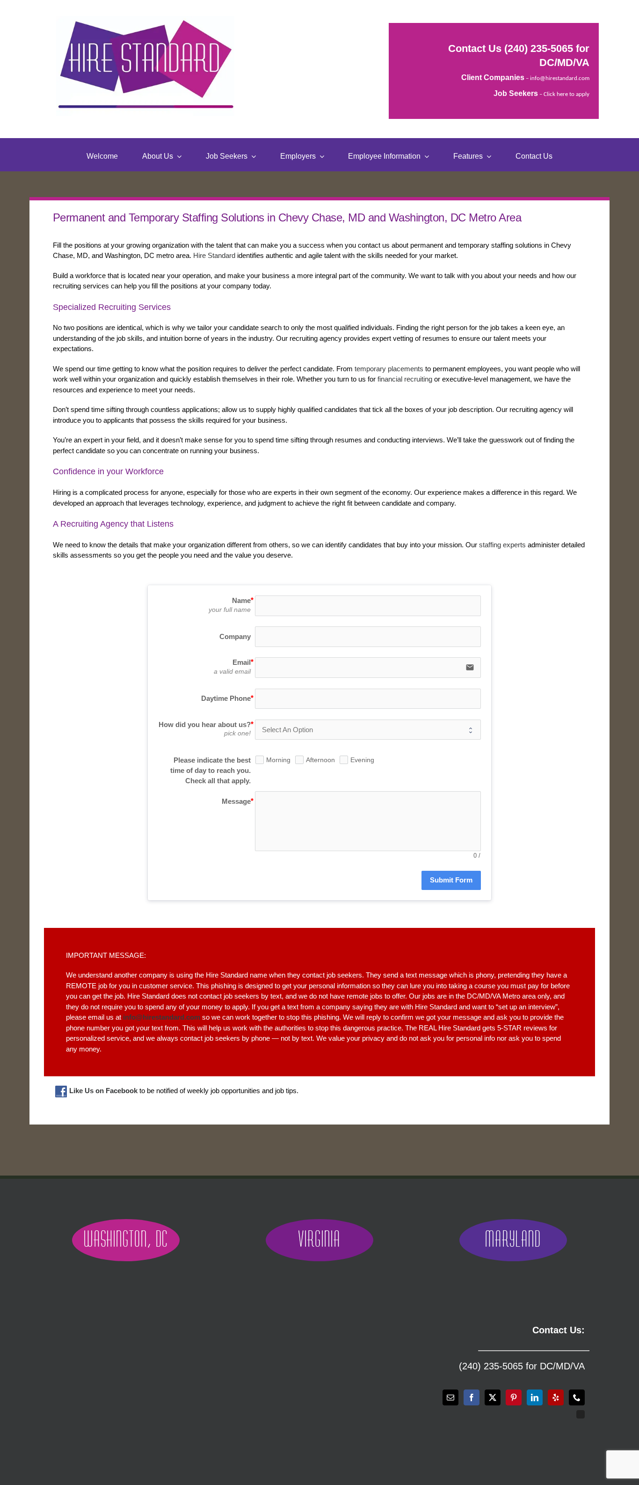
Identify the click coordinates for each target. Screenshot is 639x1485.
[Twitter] (493, 1397)
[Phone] (577, 1397)
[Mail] (450, 1397)
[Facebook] (471, 1397)
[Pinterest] (514, 1397)
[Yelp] (556, 1397)
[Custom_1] (580, 1414)
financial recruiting (405, 379)
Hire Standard (214, 255)
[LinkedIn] (535, 1397)
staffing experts (502, 545)
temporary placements (389, 369)
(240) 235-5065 (538, 48)
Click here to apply (566, 94)
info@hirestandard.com (559, 78)
